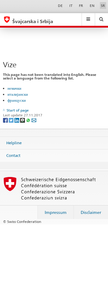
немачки (14, 88)
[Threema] (23, 120)
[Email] (34, 120)
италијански (18, 94)
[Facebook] (6, 120)
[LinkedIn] (17, 120)
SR (103, 5)
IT (71, 5)
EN (92, 5)
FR (81, 5)
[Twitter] (11, 120)
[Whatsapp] (29, 120)
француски (17, 100)
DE (60, 5)
